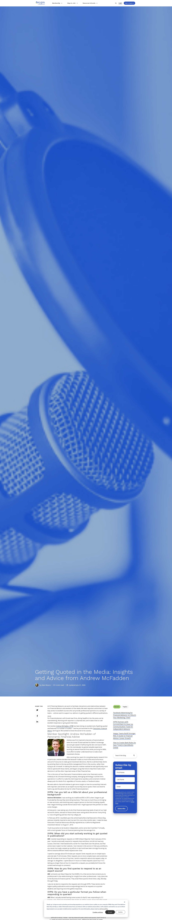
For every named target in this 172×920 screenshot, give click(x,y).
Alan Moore (46, 685)
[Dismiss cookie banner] (124, 902)
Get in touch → (129, 3)
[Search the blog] (134, 755)
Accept (110, 912)
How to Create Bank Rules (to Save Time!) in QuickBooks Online (124, 745)
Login (120, 3)
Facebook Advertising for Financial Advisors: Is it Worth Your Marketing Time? (124, 715)
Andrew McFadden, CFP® (64, 726)
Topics (125, 707)
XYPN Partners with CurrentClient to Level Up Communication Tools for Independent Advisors (123, 725)
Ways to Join (71, 3)
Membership (56, 3)
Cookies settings (98, 912)
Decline (120, 912)
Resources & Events (89, 3)
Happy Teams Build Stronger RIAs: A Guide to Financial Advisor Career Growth (124, 735)
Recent (116, 707)
